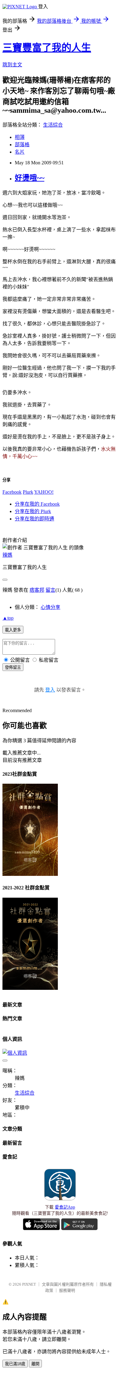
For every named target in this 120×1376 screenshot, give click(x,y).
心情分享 (50, 607)
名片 (20, 152)
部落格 (22, 144)
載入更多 (13, 630)
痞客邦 (37, 590)
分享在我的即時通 (34, 518)
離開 (35, 1364)
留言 (50, 590)
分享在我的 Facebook (37, 504)
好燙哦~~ (29, 178)
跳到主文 (12, 64)
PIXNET (29, 1284)
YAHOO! (44, 492)
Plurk (28, 492)
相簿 (20, 137)
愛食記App (65, 1207)
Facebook (12, 492)
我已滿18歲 (15, 1364)
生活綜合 (53, 124)
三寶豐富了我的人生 (46, 47)
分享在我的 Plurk (33, 511)
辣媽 (7, 555)
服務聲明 (67, 1290)
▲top (8, 618)
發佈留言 (13, 667)
